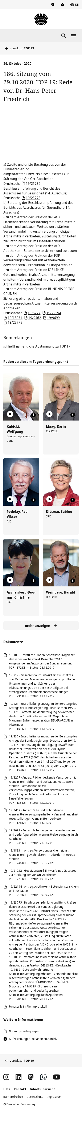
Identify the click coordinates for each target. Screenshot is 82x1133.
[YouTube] (57, 1077)
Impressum (54, 1097)
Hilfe (7, 1089)
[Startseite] (41, 19)
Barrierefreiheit (13, 1097)
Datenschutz (35, 1097)
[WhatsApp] (43, 1077)
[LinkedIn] (18, 1077)
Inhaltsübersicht (42, 1089)
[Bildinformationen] (33, 414)
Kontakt (20, 1089)
